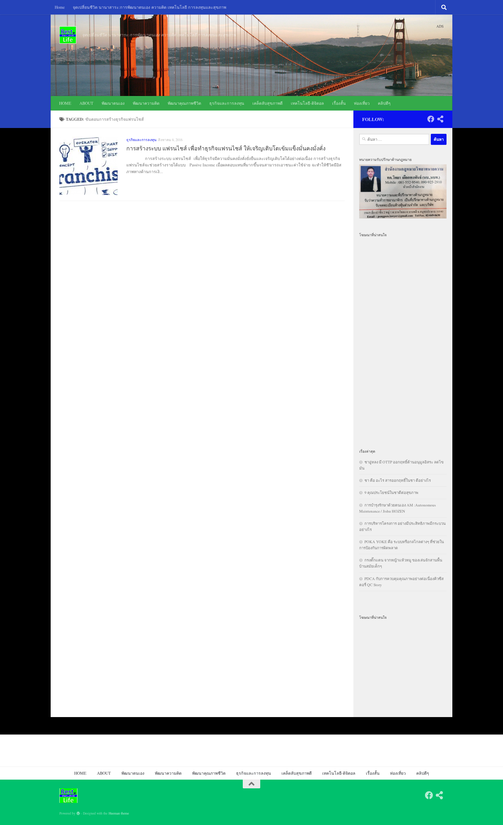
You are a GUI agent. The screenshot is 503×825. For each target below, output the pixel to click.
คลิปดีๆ (384, 103)
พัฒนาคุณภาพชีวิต (184, 103)
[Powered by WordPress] (78, 813)
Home (60, 7)
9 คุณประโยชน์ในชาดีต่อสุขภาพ (391, 492)
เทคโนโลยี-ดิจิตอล (307, 103)
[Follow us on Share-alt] (440, 118)
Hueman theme (119, 813)
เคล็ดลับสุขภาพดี (267, 103)
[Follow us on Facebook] (430, 118)
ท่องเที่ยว (362, 103)
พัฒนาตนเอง (113, 103)
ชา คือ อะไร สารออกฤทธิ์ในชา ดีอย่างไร (397, 480)
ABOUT (86, 103)
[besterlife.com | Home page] (67, 35)
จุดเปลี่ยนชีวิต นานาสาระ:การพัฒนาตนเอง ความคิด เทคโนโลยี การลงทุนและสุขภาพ (149, 7)
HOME (65, 103)
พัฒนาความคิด (146, 103)
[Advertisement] (403, 339)
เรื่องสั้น (339, 103)
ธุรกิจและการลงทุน (226, 103)
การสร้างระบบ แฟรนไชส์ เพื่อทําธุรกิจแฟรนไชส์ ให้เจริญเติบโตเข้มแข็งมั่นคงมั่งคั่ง (225, 148)
